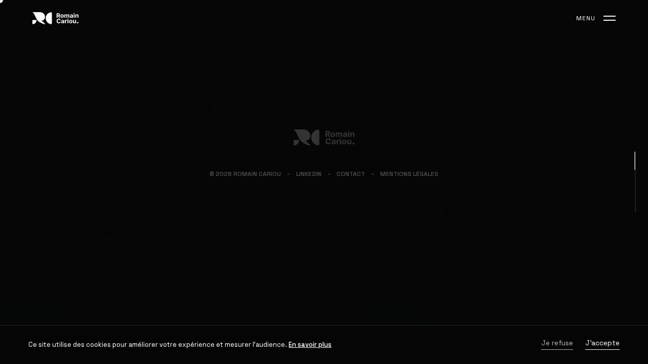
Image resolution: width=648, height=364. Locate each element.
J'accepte (602, 343)
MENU (585, 18)
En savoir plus (310, 344)
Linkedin (308, 174)
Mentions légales (409, 174)
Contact (351, 174)
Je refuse (557, 343)
